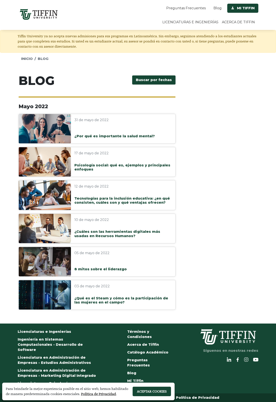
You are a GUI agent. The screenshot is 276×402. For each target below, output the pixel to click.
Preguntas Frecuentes (186, 8)
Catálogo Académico (147, 352)
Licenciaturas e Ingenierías (44, 332)
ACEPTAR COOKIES (152, 391)
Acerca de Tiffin (143, 345)
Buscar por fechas (154, 80)
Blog (217, 8)
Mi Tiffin (135, 381)
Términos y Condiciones (139, 334)
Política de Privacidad (197, 398)
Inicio (27, 59)
